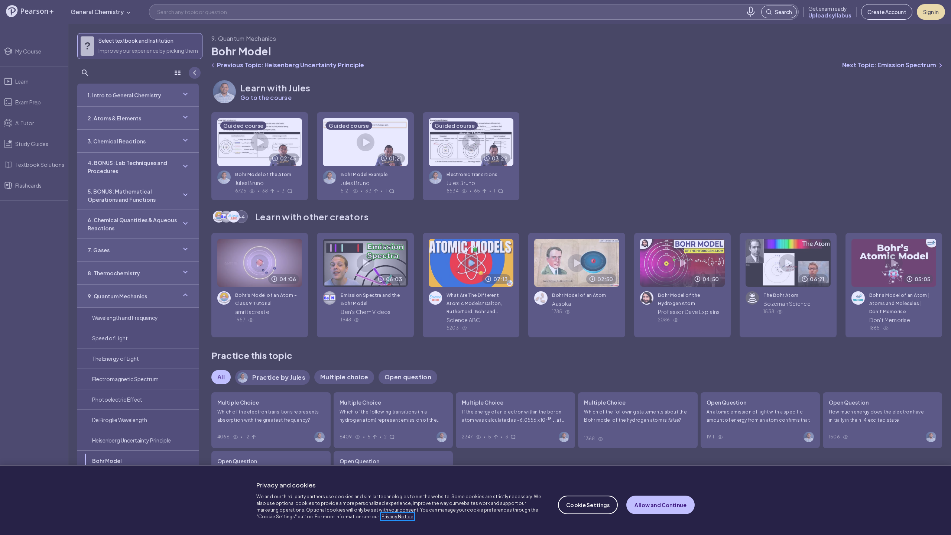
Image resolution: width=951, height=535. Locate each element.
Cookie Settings (588, 505)
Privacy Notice (397, 516)
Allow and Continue (660, 505)
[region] (475, 500)
